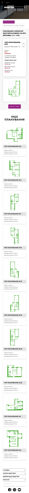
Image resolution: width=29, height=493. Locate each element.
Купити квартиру (9, 473)
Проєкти (6, 479)
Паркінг (17, 25)
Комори (22, 25)
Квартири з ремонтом (8, 25)
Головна (6, 470)
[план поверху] (24, 46)
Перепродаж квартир (11, 476)
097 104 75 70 (9, 6)
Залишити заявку (14, 106)
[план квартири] (24, 43)
